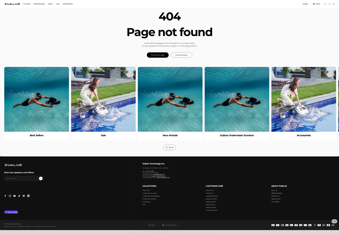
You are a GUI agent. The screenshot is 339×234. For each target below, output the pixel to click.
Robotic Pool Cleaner (149, 199)
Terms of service (21, 226)
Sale (143, 204)
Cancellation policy (46, 226)
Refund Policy (210, 204)
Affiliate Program (276, 193)
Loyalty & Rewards (212, 196)
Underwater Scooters (149, 193)
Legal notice (54, 226)
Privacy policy (14, 226)
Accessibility (275, 202)
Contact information (37, 226)
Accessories (146, 202)
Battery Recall (275, 199)
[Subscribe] (41, 178)
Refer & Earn (275, 196)
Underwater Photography (151, 196)
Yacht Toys (145, 190)
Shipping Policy (211, 202)
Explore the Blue (211, 199)
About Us (274, 190)
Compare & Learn (211, 210)
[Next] (328, 108)
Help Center (210, 190)
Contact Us (209, 193)
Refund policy (7, 226)
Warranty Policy (211, 207)
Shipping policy (28, 226)
